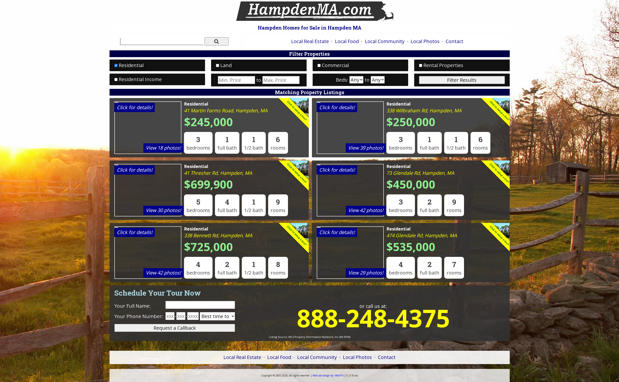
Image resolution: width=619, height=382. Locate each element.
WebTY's (328, 375)
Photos (425, 41)
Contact (454, 41)
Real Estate (310, 41)
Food (347, 41)
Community (385, 41)
